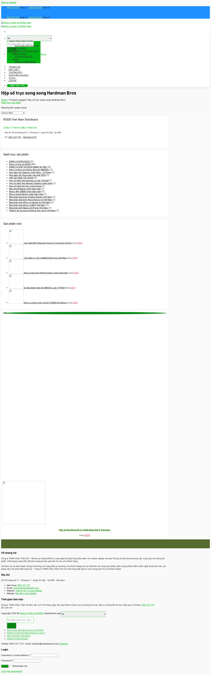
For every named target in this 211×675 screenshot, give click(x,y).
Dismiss (63, 643)
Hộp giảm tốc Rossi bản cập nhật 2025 (27, 175)
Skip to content (8, 2)
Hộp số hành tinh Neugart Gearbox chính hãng (30, 183)
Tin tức (12, 77)
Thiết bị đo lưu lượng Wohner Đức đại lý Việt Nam (32, 210)
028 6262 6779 (35, 7)
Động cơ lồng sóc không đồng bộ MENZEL (29, 169)
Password (7, 660)
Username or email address (15, 655)
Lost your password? (11, 671)
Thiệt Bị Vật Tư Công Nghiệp (28, 591)
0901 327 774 (13, 7)
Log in (4, 666)
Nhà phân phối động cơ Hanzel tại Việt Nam (29, 202)
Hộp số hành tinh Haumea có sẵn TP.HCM (29, 180)
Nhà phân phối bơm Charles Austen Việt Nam (30, 197)
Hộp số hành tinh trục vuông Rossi (25, 186)
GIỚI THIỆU (14, 69)
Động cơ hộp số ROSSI (20, 164)
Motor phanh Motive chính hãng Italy (26, 194)
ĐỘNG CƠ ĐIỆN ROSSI (25, 62)
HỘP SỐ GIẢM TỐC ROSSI (23, 58)
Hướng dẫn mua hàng (18, 75)
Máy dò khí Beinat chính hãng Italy (25, 189)
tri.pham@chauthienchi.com (26, 588)
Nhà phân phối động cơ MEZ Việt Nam (27, 205)
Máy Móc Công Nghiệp (25, 593)
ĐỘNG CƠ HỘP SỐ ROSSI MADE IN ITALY (25, 52)
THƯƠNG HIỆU (15, 72)
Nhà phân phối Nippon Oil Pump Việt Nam (28, 208)
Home (4, 100)
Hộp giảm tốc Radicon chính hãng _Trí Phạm (30, 172)
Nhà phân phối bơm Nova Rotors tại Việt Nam (30, 199)
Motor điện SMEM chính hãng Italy (25, 191)
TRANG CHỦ (14, 66)
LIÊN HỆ (13, 80)
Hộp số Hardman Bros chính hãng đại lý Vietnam (84, 529)
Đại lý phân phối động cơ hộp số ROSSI (25, 47)
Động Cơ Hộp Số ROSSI (31, 613)
